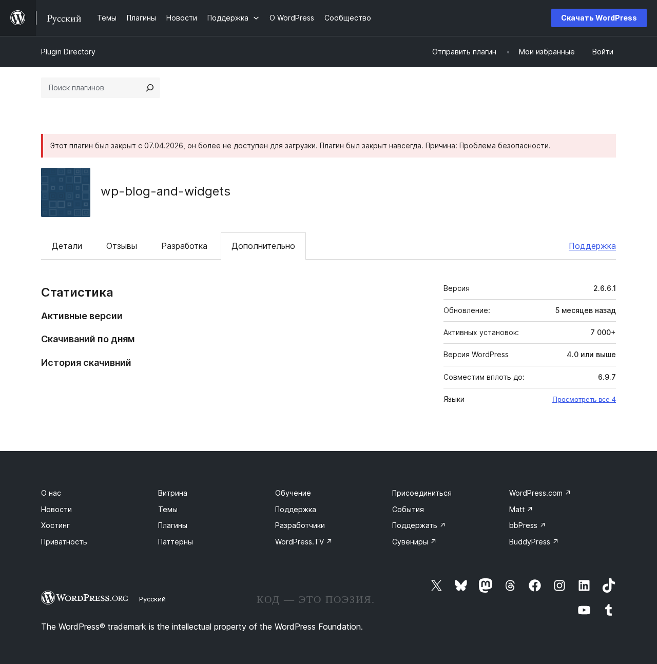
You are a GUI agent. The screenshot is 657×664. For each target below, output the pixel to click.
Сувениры (414, 541)
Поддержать (419, 525)
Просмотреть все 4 (584, 399)
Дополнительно (263, 246)
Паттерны (175, 541)
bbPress (527, 525)
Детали (67, 246)
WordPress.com (540, 493)
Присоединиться (422, 493)
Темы (168, 509)
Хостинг (55, 525)
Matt (521, 509)
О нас (51, 493)
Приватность (64, 541)
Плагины (172, 525)
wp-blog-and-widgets (165, 191)
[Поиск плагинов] (150, 87)
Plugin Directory (68, 51)
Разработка (184, 246)
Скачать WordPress (599, 17)
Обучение (293, 493)
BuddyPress (534, 541)
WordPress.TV (304, 541)
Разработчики (300, 525)
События (408, 509)
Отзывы (121, 246)
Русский (152, 599)
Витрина (172, 493)
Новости (56, 509)
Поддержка (592, 246)
